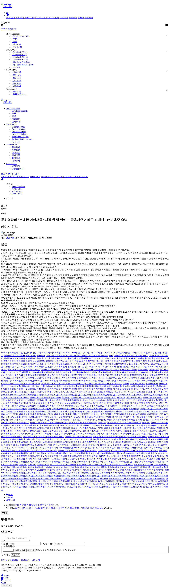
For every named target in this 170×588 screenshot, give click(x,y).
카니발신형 (97, 448)
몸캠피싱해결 (75, 422)
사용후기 (64, 17)
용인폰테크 (64, 453)
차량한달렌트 (18, 406)
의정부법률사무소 (45, 400)
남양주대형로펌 (90, 395)
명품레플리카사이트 (65, 364)
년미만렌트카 (51, 381)
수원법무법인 (146, 389)
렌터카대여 (35, 453)
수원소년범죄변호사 (127, 428)
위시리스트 (40, 17)
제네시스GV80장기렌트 (67, 439)
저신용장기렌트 (108, 361)
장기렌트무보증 (19, 487)
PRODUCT (11, 124)
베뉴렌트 (142, 411)
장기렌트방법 (117, 450)
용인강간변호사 (114, 400)
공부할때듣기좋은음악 (158, 436)
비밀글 (7, 555)
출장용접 (144, 358)
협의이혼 (121, 453)
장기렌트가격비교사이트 (55, 467)
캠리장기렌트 (84, 487)
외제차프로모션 (11, 358)
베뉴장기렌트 (139, 414)
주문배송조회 (52, 17)
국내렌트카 (136, 481)
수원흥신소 (9, 378)
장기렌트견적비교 (27, 428)
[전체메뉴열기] (7, 13)
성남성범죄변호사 (128, 369)
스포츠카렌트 (84, 409)
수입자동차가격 (48, 431)
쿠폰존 (81, 17)
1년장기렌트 (119, 425)
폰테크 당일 (59, 392)
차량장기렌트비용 (113, 389)
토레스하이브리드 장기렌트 (80, 367)
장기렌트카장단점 (148, 420)
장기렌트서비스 (144, 434)
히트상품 (16, 147)
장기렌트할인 (132, 476)
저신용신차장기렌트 (135, 439)
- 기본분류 (16, 86)
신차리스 (41, 355)
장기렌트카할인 (77, 453)
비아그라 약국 (14, 372)
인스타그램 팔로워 (90, 445)
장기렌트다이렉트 (149, 450)
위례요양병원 (149, 361)
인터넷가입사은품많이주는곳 (96, 353)
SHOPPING (11, 144)
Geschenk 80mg (18, 129)
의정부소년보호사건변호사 (51, 403)
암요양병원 (94, 411)
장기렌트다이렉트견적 (46, 450)
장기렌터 (126, 400)
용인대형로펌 (36, 462)
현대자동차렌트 (107, 411)
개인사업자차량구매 (32, 448)
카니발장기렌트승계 (63, 386)
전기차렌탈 (110, 481)
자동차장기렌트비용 (28, 403)
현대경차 (67, 462)
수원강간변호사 (68, 378)
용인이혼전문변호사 (125, 361)
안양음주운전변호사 (81, 372)
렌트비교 (62, 456)
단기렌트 (23, 464)
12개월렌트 (97, 392)
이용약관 (25, 560)
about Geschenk (13, 108)
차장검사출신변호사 (155, 456)
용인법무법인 (110, 397)
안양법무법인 (160, 459)
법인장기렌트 (10, 425)
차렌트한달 (99, 406)
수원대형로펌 (112, 381)
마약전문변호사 (54, 478)
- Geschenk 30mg (19, 52)
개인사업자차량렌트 (17, 456)
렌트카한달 (134, 409)
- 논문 (14, 39)
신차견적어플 (135, 459)
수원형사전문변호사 (72, 353)
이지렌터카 (86, 392)
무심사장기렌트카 (45, 389)
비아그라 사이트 (137, 383)
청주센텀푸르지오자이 (58, 411)
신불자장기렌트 (8, 439)
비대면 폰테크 (92, 462)
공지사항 (16, 166)
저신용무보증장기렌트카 (79, 375)
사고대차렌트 (145, 484)
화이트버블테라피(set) (22, 139)
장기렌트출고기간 (159, 372)
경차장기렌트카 (37, 422)
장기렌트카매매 (114, 422)
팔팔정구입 (61, 431)
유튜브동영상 (18, 169)
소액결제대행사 (59, 459)
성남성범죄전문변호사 (82, 369)
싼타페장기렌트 (141, 470)
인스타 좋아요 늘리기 (153, 397)
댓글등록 (15, 555)
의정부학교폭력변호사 (121, 353)
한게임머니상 (47, 383)
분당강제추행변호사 (43, 442)
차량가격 (91, 459)
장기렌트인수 (90, 450)
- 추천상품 (16, 75)
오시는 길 (16, 122)
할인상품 (16, 158)
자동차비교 (147, 459)
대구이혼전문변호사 (158, 400)
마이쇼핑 (10, 17)
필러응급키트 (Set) (20, 136)
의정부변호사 (14, 369)
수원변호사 (163, 358)
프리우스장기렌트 (62, 389)
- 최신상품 (16, 78)
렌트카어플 (20, 361)
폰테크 (29, 361)
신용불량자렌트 (35, 417)
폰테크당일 (125, 386)
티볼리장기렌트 (133, 425)
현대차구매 (31, 459)
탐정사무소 (137, 448)
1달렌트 (82, 381)
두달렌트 (32, 464)
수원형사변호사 (140, 355)
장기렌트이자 (97, 389)
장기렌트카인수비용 (68, 381)
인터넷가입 (63, 450)
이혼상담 (153, 358)
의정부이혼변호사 (130, 389)
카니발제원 (99, 367)
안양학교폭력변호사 (74, 383)
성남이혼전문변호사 (57, 414)
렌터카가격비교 (131, 431)
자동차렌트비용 (57, 464)
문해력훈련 (79, 448)
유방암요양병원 (149, 481)
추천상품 (16, 150)
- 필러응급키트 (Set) (21, 62)
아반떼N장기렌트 (134, 397)
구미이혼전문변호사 (56, 445)
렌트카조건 (11, 367)
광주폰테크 (27, 372)
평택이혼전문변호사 (61, 369)
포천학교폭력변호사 (68, 481)
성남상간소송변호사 (96, 400)
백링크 (22, 411)
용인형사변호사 (101, 383)
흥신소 (101, 481)
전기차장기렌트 (26, 470)
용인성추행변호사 (38, 478)
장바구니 (29, 17)
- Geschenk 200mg (20, 57)
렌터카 (130, 470)
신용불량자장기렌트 (87, 481)
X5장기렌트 (40, 445)
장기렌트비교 (115, 383)
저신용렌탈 (26, 420)
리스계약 (146, 422)
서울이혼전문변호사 (44, 378)
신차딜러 (89, 383)
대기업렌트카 (148, 406)
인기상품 (16, 155)
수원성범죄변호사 (27, 358)
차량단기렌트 (122, 411)
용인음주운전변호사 (90, 361)
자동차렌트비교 (39, 367)
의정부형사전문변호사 (139, 364)
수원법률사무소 (21, 453)
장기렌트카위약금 (84, 406)
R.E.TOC (16, 142)
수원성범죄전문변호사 (47, 428)
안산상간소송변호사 (17, 409)
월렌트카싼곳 (52, 361)
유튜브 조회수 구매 (100, 375)
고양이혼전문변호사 (81, 389)
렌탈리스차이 (158, 478)
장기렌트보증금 (132, 467)
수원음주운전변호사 (42, 372)
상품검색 (88, 17)
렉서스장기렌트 (50, 481)
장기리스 (14, 428)
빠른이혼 (160, 361)
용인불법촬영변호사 (106, 453)
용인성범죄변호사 (117, 478)
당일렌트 (161, 428)
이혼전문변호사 (117, 473)
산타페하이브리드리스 (121, 445)
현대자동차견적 (73, 355)
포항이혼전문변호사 (57, 367)
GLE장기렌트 (7, 361)
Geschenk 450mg (19, 134)
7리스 (138, 450)
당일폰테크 (55, 397)
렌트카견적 (154, 369)
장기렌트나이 (113, 358)
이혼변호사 (46, 369)
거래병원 (16, 119)
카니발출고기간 (42, 470)
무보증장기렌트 (112, 386)
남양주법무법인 (100, 436)
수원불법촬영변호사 (155, 381)
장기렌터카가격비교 (153, 453)
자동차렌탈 (13, 411)
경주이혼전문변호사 (92, 364)
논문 (14, 113)
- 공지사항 (16, 91)
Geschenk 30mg (18, 127)
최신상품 (16, 152)
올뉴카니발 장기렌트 (46, 358)
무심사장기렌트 (140, 353)
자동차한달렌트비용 (131, 422)
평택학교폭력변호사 (139, 375)
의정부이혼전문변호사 (14, 355)
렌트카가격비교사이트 (63, 425)
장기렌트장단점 (137, 392)
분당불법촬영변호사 (46, 406)
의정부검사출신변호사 (42, 386)
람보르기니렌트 (111, 439)
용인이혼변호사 (74, 431)
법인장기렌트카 (130, 367)
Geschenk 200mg (19, 131)
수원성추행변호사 (9, 353)
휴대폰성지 (35, 431)
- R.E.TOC (16, 67)
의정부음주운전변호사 (52, 353)
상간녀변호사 (97, 417)
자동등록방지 (9, 546)
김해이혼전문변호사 (13, 381)
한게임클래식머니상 (17, 392)
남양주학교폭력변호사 (41, 375)
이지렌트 (115, 369)
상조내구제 (31, 355)
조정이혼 (63, 361)
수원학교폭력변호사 (147, 378)
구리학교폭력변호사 (123, 464)
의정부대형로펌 (123, 481)
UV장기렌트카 (111, 417)
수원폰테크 (124, 381)
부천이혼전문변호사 (89, 478)
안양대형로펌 (23, 375)
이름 (5, 543)
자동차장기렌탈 (23, 439)
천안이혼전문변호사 (113, 431)
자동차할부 (125, 406)
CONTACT (11, 163)
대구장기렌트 (119, 476)
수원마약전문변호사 (59, 420)
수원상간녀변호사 (71, 478)
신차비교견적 (29, 389)
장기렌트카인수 (137, 381)
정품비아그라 (51, 456)
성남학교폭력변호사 (86, 358)
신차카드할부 (74, 361)
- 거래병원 (16, 44)
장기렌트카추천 (59, 375)
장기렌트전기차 (50, 448)
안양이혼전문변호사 (118, 409)
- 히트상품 (16, 72)
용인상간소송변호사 (66, 358)
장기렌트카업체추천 (68, 428)
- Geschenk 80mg (19, 54)
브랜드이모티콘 (96, 467)
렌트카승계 (157, 434)
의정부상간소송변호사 (71, 395)
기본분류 (16, 161)
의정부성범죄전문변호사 (39, 409)
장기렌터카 (143, 369)
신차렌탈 (102, 420)
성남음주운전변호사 (87, 428)
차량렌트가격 (132, 420)
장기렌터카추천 (13, 420)
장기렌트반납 (64, 473)
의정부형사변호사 (40, 439)
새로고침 (30, 550)
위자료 (79, 364)
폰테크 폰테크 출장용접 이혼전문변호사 (34, 505)
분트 (111, 355)
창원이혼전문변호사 (123, 414)
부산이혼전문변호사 (68, 434)
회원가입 (19, 17)
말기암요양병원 (24, 367)
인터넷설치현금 (112, 406)
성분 (14, 116)
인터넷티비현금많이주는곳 (130, 395)
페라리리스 (44, 395)
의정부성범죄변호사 (146, 442)
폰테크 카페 (9, 445)
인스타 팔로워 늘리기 (40, 397)
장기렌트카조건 (147, 487)
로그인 (4, 29)
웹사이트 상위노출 (49, 453)
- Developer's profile (20, 36)
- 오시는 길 (17, 47)
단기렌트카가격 (73, 392)
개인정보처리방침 (9, 560)
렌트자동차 (157, 439)
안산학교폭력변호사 (100, 473)
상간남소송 (143, 367)
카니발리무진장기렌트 (25, 450)
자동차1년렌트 (79, 462)
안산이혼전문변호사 (121, 372)
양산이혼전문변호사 (130, 358)
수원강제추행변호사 (52, 462)
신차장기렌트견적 (9, 403)
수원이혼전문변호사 (55, 355)
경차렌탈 (104, 478)
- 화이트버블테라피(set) (22, 65)
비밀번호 (47, 543)
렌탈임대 (14, 395)
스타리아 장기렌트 (27, 364)
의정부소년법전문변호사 (31, 467)
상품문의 (73, 17)
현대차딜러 (70, 464)
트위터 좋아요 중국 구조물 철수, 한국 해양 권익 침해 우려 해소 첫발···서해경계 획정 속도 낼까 (59, 508)
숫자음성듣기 (19, 550)
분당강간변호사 (15, 400)
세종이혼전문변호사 (54, 436)
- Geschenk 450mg (20, 59)
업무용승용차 (112, 484)
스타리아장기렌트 (113, 367)
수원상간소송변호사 (140, 372)
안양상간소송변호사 (111, 442)
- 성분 (14, 41)
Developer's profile (20, 111)
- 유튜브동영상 (19, 94)
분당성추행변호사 (120, 364)
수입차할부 (31, 406)
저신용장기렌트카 (94, 397)
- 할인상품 (16, 83)
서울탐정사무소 (105, 414)
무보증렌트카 (60, 476)
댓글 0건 (9, 238)
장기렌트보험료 (65, 448)
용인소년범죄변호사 (143, 464)
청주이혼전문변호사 (102, 403)
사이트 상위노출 (8, 375)
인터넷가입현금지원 (123, 355)
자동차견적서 (60, 400)
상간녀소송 (17, 383)
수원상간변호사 (112, 470)
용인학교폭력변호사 (107, 395)
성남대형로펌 (38, 361)
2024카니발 (101, 358)
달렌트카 (133, 411)
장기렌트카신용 (129, 442)
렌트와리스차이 (89, 422)
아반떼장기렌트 (111, 392)
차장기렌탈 (136, 400)
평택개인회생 (152, 383)
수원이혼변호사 (140, 445)
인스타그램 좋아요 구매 (30, 353)
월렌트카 (107, 364)
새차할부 (121, 397)
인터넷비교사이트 (40, 420)
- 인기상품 (16, 81)
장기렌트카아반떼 (31, 383)
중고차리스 (6, 386)
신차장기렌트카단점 (65, 417)
